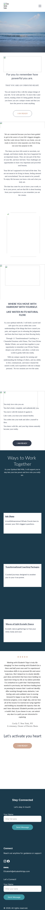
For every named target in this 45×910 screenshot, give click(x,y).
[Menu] (40, 6)
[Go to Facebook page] (8, 861)
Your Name (8, 814)
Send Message (22, 827)
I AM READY (22, 113)
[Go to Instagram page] (5, 861)
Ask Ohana (9, 516)
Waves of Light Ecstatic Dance (20, 624)
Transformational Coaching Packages (22, 567)
